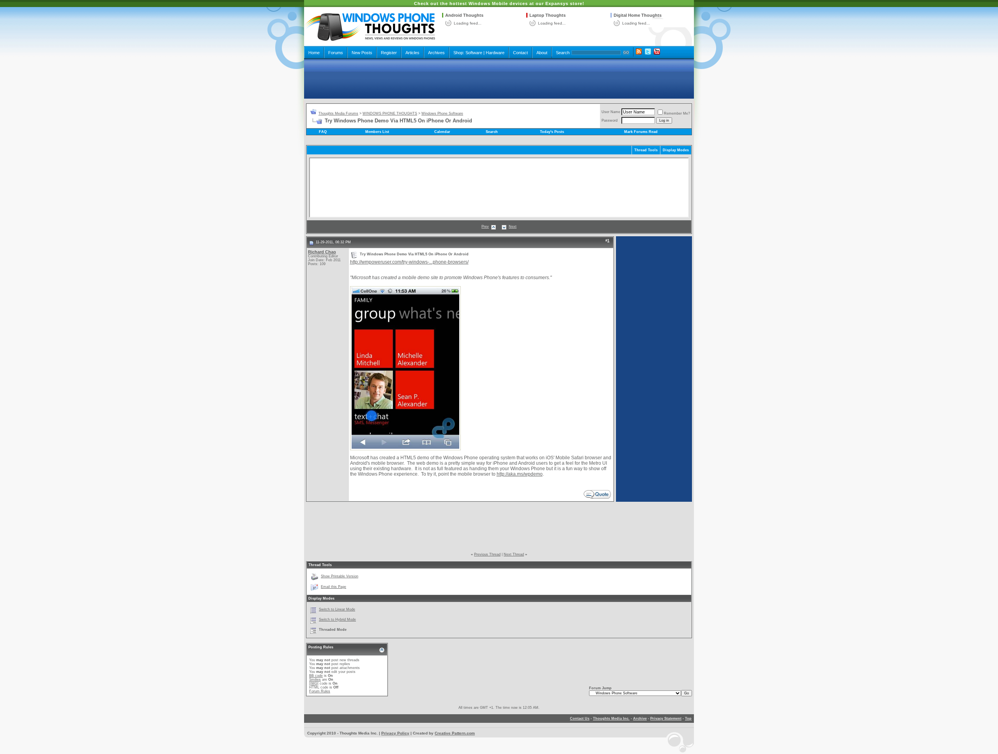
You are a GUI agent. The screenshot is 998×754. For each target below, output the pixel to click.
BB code (316, 676)
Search (563, 52)
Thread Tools (646, 150)
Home (314, 52)
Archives (436, 52)
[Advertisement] (499, 78)
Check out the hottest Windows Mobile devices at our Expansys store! (499, 3)
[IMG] (314, 683)
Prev (485, 226)
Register (389, 52)
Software (473, 52)
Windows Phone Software (442, 113)
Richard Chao (322, 252)
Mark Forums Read (641, 132)
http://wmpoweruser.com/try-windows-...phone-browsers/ (409, 262)
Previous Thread (487, 554)
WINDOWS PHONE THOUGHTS (390, 113)
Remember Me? (677, 113)
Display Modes (676, 150)
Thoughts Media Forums (338, 113)
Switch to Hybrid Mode (337, 619)
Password (610, 120)
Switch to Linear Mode (337, 609)
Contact (520, 52)
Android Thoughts (464, 15)
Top (688, 718)
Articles (412, 52)
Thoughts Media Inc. (611, 718)
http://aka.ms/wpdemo (520, 474)
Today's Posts (552, 132)
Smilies (315, 679)
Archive (640, 718)
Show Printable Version (339, 576)
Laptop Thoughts (547, 15)
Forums (335, 52)
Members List (377, 132)
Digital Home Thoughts (638, 15)
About (541, 52)
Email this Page (333, 587)
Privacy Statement (665, 718)
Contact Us (579, 718)
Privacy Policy (395, 733)
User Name (611, 112)
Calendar (442, 132)
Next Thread (514, 554)
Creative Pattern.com (455, 733)
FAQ (323, 132)
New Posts (362, 52)
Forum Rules (319, 691)
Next (513, 226)
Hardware (495, 52)
